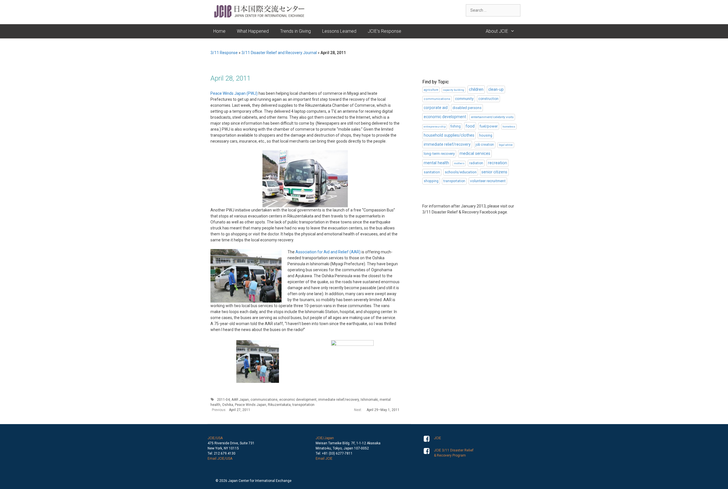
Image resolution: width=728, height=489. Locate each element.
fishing (455, 126)
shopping (431, 181)
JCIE (437, 438)
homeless (508, 126)
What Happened (253, 31)
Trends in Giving (295, 31)
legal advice (506, 144)
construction (488, 99)
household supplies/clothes (449, 135)
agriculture (431, 89)
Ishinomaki (369, 400)
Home (219, 31)
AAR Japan (240, 400)
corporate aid (436, 107)
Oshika (227, 405)
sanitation (432, 172)
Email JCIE (324, 459)
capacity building (453, 89)
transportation (303, 405)
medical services (475, 153)
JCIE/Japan (325, 438)
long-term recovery (439, 153)
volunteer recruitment (488, 181)
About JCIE (497, 31)
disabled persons (466, 108)
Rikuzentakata (279, 405)
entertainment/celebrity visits (492, 117)
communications (264, 400)
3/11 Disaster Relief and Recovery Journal (279, 52)
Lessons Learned (339, 31)
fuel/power (488, 126)
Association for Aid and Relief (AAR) (328, 252)
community (464, 98)
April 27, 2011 (239, 410)
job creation (484, 145)
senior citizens (494, 172)
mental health (436, 163)
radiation (476, 163)
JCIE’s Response (384, 31)
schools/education (461, 172)
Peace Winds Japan (250, 405)
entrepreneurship (435, 126)
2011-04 (223, 400)
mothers (459, 163)
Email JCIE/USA (220, 459)
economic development (298, 400)
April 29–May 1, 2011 (383, 410)
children (476, 89)
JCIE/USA (215, 438)
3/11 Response (224, 52)
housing (485, 135)
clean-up (496, 89)
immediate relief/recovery (338, 400)
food (470, 126)
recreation (497, 163)
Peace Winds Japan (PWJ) (234, 93)
